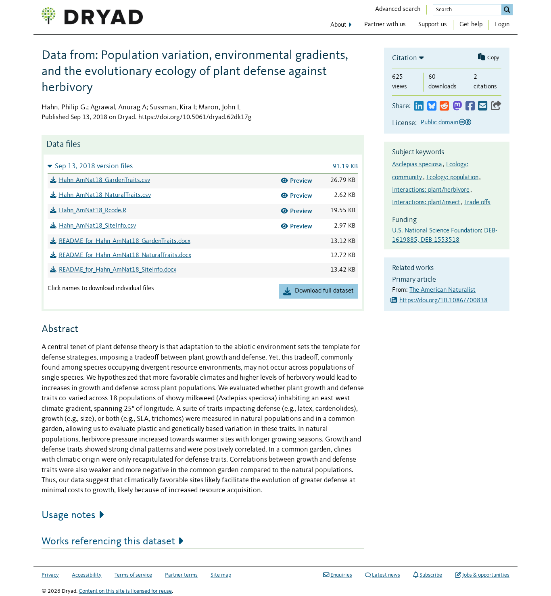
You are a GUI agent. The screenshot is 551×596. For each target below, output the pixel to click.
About (338, 25)
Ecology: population (452, 177)
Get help (470, 24)
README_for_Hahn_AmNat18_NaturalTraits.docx (125, 255)
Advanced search (397, 9)
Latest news (386, 575)
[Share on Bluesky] (431, 106)
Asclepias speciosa (417, 164)
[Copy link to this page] (496, 106)
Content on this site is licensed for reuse (125, 591)
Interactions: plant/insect (426, 202)
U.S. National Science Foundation (436, 231)
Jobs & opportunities (485, 575)
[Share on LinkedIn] (419, 106)
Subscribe (431, 575)
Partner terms (181, 575)
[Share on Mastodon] (457, 106)
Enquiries (341, 575)
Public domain (439, 122)
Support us (432, 24)
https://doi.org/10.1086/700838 (443, 300)
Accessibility (87, 575)
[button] (203, 166)
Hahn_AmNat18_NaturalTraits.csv (105, 195)
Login (502, 24)
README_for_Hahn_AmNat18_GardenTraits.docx (124, 241)
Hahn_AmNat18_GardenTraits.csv (104, 180)
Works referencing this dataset (108, 541)
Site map (221, 575)
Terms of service (133, 575)
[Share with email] (482, 106)
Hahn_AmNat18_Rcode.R (92, 210)
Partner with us (385, 24)
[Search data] (507, 9)
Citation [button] (404, 58)
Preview (301, 180)
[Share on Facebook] (470, 106)
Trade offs (477, 202)
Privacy (50, 575)
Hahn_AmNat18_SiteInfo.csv (97, 226)
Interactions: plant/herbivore (431, 190)
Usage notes (69, 515)
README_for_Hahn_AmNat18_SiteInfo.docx (117, 270)
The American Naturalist (442, 290)
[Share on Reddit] (444, 106)
